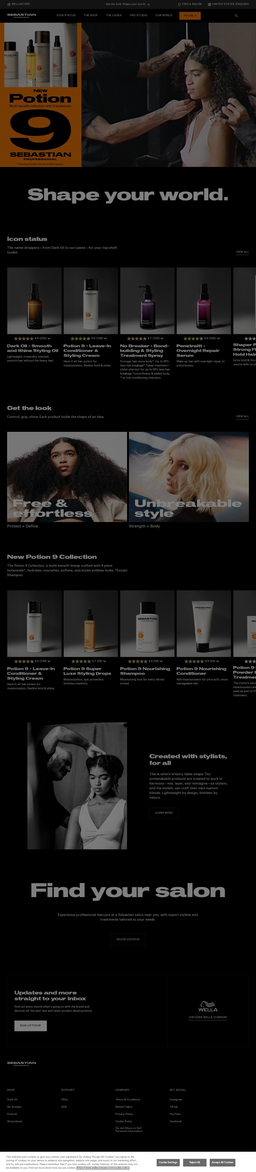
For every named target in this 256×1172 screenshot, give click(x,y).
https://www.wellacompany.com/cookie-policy (103, 1168)
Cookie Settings (168, 1162)
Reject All (194, 1162)
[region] (128, 1162)
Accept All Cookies (222, 1162)
